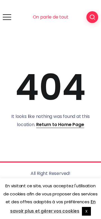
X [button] (86, 211)
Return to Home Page (60, 124)
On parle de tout (50, 17)
